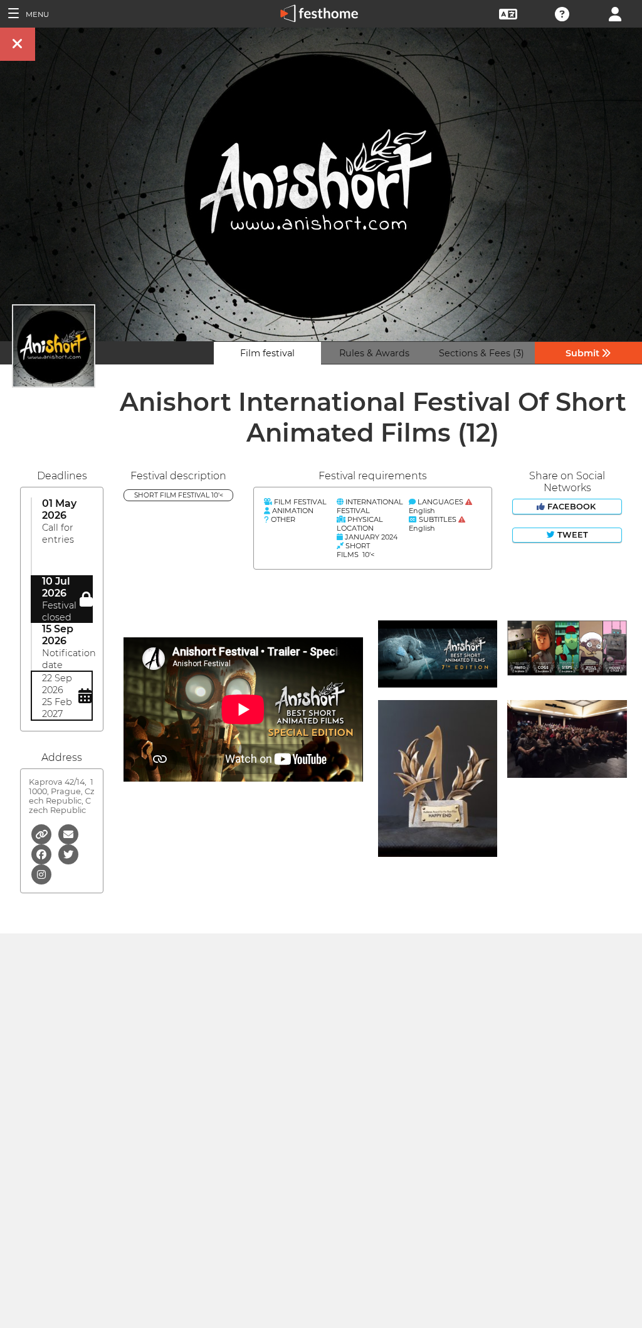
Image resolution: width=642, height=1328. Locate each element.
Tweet (571, 534)
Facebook (571, 506)
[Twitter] (68, 853)
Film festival (267, 353)
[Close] (17, 44)
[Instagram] (41, 873)
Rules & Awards (374, 353)
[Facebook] (42, 853)
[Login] (615, 13)
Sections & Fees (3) (481, 353)
